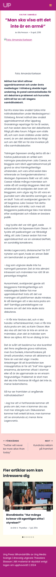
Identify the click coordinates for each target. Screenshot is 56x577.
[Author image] (8, 528)
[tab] (22, 537)
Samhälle (32, 15)
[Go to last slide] (7, 508)
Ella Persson (23, 32)
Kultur (22, 15)
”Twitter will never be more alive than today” (14, 447)
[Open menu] (50, 5)
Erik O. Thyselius (20, 528)
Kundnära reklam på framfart (43, 445)
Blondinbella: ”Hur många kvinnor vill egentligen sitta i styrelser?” (25, 518)
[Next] (49, 508)
